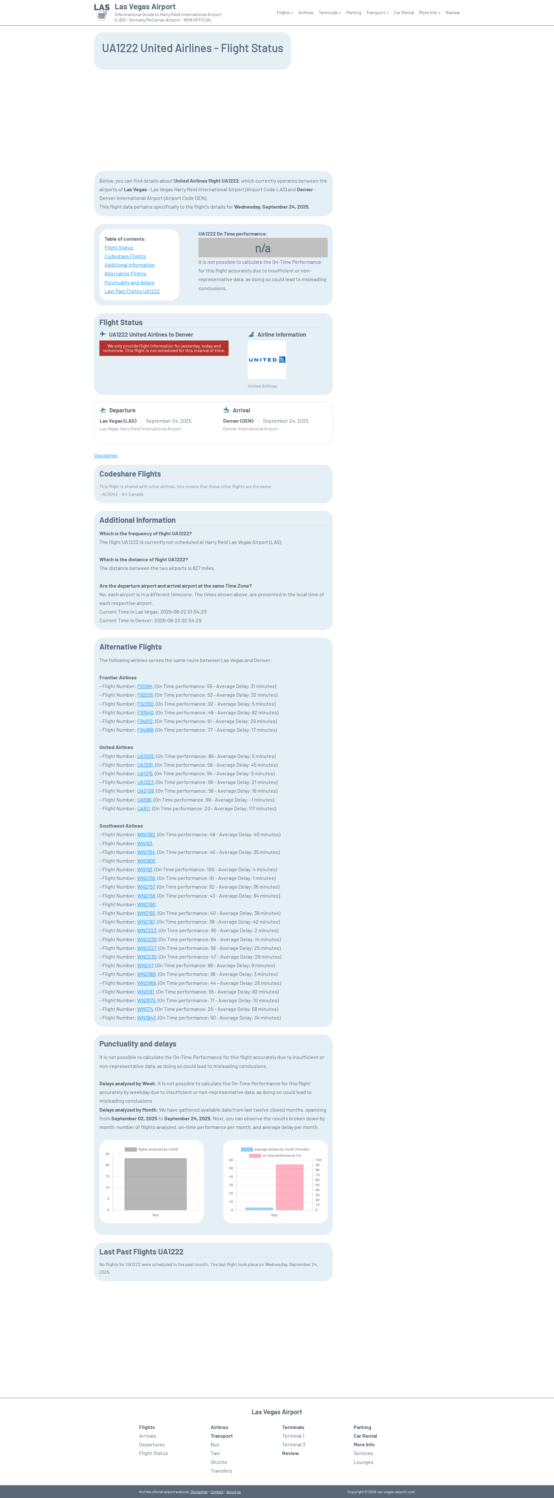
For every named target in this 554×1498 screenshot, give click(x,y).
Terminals (293, 1427)
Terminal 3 (293, 1444)
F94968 (145, 730)
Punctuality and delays (130, 282)
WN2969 (146, 983)
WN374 (145, 1009)
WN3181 (145, 991)
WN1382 (146, 834)
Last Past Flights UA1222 (132, 291)
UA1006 (145, 756)
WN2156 (146, 878)
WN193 (144, 869)
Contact (217, 1491)
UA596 (144, 799)
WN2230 (146, 956)
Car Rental (404, 12)
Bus (215, 1444)
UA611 (143, 808)
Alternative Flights (126, 273)
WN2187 (146, 921)
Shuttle (219, 1462)
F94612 (145, 721)
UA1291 (145, 765)
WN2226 (146, 939)
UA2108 (145, 791)
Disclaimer (199, 1491)
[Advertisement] (277, 120)
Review (453, 12)
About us (233, 1491)
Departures (152, 1444)
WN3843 (146, 1017)
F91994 (145, 686)
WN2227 (146, 948)
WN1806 (146, 860)
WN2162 (146, 913)
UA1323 (145, 782)
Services (363, 1453)
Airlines (306, 12)
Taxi (215, 1453)
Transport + (377, 12)
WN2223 (146, 930)
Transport (222, 1436)
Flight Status (119, 247)
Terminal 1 (293, 1436)
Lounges (364, 1462)
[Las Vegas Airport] (102, 12)
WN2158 (146, 895)
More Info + (430, 12)
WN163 (144, 843)
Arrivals (147, 1436)
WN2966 (146, 974)
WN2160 (146, 904)
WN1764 (146, 852)
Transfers (221, 1471)
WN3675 (146, 1000)
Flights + (285, 12)
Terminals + (330, 12)
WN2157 (146, 886)
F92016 (145, 695)
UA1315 (145, 773)
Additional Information (130, 265)
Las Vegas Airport (145, 6)
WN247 (145, 965)
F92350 (145, 704)
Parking (353, 12)
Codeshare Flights (125, 256)
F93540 (145, 712)
